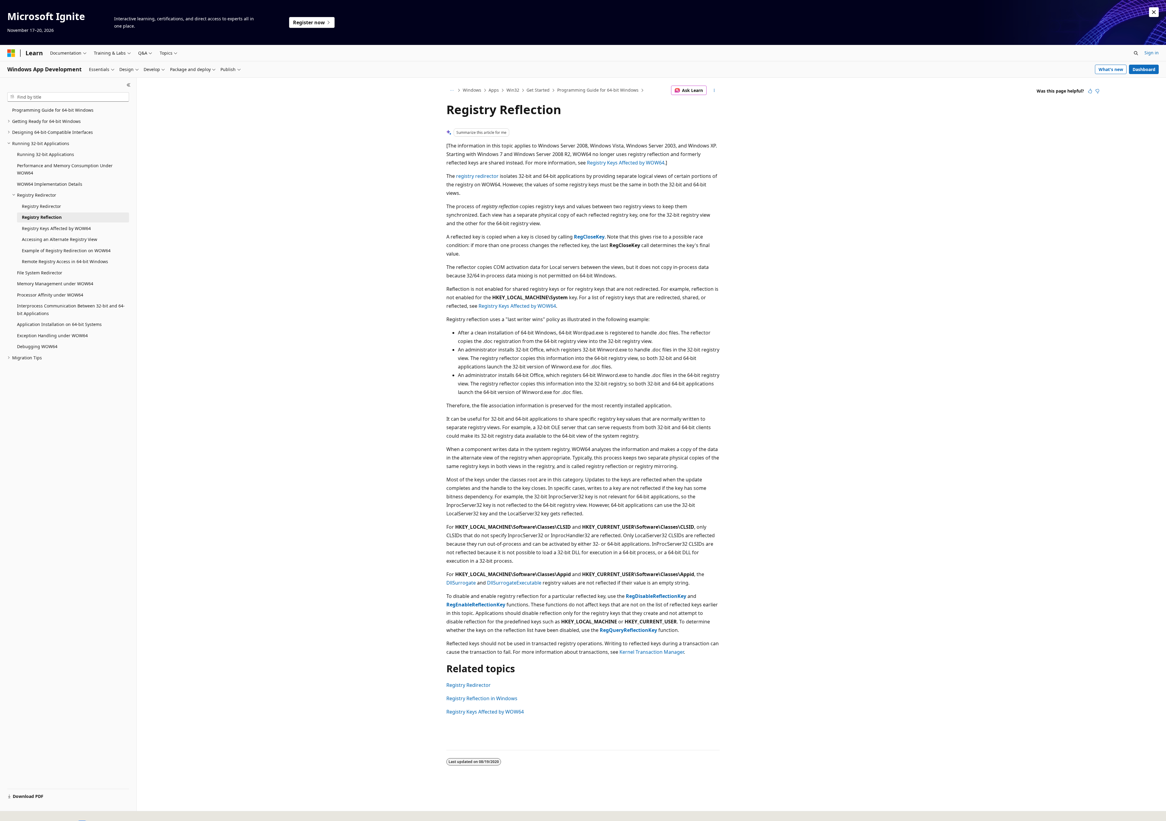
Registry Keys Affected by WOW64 (625, 162)
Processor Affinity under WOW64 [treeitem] (50, 295)
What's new (1111, 69)
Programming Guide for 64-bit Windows (598, 90)
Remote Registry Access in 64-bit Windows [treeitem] (65, 261)
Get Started (538, 90)
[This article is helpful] (1090, 91)
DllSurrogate (461, 582)
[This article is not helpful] (1097, 91)
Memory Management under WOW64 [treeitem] (55, 284)
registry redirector (477, 176)
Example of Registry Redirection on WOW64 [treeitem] (66, 250)
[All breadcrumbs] (451, 90)
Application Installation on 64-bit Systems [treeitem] (59, 324)
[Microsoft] (11, 53)
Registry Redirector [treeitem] (41, 206)
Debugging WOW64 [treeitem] (37, 346)
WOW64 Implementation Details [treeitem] (49, 184)
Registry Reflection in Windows (481, 698)
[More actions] (714, 90)
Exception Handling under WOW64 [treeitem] (52, 335)
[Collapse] (128, 85)
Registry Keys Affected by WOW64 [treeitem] (56, 228)
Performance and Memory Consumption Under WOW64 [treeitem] (65, 169)
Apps (494, 90)
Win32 (512, 90)
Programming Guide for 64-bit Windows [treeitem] (53, 110)
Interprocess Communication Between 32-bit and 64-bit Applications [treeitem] (71, 309)
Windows (472, 90)
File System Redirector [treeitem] (39, 273)
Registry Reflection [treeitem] (42, 217)
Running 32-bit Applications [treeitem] (45, 154)
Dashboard (1144, 69)
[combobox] (68, 97)
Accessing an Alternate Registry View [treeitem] (59, 239)
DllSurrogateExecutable (514, 582)
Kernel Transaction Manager (651, 652)
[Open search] (1136, 53)
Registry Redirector (468, 685)
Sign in (1151, 53)
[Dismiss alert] (1154, 12)
